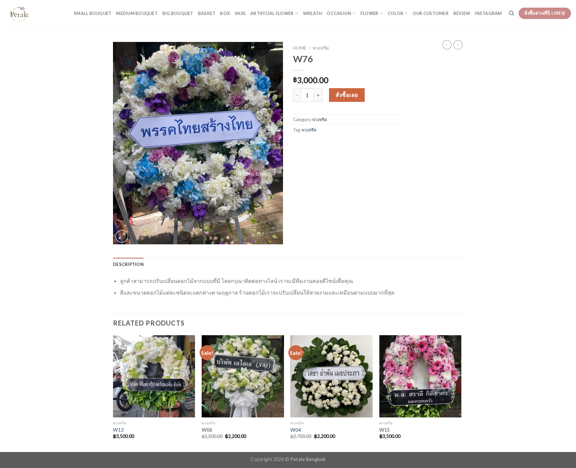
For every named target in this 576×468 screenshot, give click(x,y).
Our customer (431, 13)
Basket (207, 13)
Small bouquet (92, 13)
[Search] (511, 13)
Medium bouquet (137, 13)
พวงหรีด (321, 48)
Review (461, 13)
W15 (384, 430)
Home (299, 48)
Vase (240, 13)
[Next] (461, 393)
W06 (207, 430)
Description (128, 264)
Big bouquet (177, 13)
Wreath (312, 13)
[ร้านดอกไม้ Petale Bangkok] (34, 14)
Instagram (488, 13)
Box (225, 13)
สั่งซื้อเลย (347, 95)
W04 (295, 430)
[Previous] (113, 393)
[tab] (128, 264)
